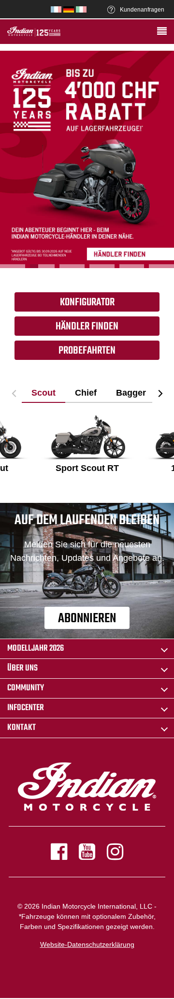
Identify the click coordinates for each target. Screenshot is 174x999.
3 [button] (72, 266)
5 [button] (132, 266)
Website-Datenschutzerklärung (87, 944)
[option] (87, 159)
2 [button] (42, 266)
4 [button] (102, 266)
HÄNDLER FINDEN (87, 326)
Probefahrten (87, 351)
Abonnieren (87, 618)
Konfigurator (87, 302)
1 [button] (12, 266)
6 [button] (161, 266)
